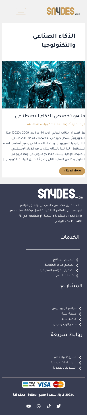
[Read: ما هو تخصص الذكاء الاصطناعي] (43, 85)
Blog (65, 124)
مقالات (55, 124)
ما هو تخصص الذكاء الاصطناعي (50, 116)
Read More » (72, 170)
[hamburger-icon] (21, 11)
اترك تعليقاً (77, 124)
